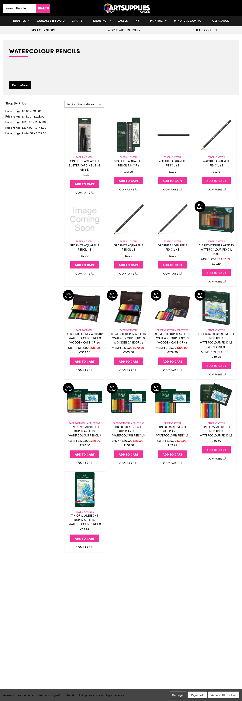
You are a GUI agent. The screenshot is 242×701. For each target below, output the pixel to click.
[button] (238, 8)
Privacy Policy (197, 648)
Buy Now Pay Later (44, 666)
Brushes (19, 20)
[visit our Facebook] (119, 623)
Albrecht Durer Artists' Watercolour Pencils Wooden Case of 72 (129, 338)
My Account (121, 642)
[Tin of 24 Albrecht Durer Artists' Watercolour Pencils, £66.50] (216, 400)
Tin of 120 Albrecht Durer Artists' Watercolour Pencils (84, 431)
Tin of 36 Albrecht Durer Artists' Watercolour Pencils (172, 431)
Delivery (44, 648)
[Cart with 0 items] (238, 8)
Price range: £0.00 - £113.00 (23, 111)
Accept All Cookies (223, 695)
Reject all (197, 695)
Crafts (77, 20)
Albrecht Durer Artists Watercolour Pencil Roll (216, 249)
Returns (44, 654)
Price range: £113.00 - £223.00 (24, 116)
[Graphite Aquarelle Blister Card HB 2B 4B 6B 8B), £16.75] (84, 135)
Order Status (121, 648)
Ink (137, 20)
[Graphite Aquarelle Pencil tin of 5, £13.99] (128, 135)
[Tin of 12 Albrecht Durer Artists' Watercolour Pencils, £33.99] (84, 489)
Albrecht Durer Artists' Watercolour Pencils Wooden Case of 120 (85, 338)
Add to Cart (85, 184)
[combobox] (19, 8)
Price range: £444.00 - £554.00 (25, 133)
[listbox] (90, 104)
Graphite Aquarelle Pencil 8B (172, 163)
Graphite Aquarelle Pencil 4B (85, 247)
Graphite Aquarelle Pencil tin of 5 (128, 163)
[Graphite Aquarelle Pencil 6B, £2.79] (216, 135)
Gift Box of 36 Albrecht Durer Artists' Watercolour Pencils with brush (216, 340)
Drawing (99, 20)
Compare (83, 192)
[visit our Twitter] (121, 623)
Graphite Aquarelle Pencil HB (172, 247)
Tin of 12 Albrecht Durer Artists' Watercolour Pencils (84, 520)
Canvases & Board (51, 20)
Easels (123, 20)
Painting (156, 20)
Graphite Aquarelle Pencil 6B (216, 163)
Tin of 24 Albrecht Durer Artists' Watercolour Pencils (216, 431)
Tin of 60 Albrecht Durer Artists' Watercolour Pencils (128, 431)
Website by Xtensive (133, 687)
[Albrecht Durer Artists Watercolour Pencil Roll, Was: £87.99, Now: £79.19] (216, 219)
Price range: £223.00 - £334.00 (25, 122)
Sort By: (71, 104)
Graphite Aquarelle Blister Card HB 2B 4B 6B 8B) (85, 165)
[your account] (236, 8)
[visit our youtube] (122, 623)
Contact (198, 642)
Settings (177, 695)
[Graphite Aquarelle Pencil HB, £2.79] (172, 219)
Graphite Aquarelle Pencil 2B (128, 247)
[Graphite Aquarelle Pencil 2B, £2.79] (128, 219)
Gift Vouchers (44, 642)
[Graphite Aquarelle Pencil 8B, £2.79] (172, 135)
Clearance (220, 20)
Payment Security (44, 660)
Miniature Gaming (187, 20)
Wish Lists (121, 654)
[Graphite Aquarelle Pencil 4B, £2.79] (84, 219)
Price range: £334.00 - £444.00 (25, 127)
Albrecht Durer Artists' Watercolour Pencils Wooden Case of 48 (172, 338)
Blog (44, 672)
